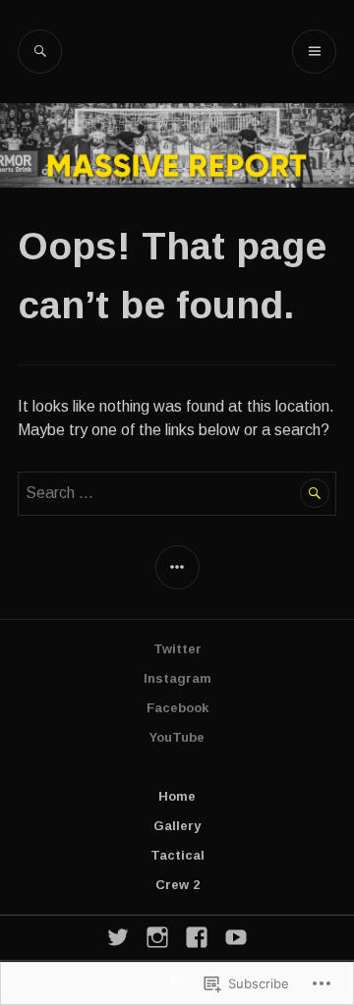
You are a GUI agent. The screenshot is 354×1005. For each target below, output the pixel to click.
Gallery (177, 825)
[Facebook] (196, 937)
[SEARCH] (40, 51)
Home (177, 796)
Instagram (177, 678)
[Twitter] (118, 937)
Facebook (177, 707)
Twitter (177, 649)
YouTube (177, 737)
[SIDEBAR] (177, 567)
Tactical (177, 855)
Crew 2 (177, 884)
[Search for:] (177, 492)
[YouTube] (236, 937)
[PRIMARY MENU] (314, 51)
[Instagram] (157, 937)
